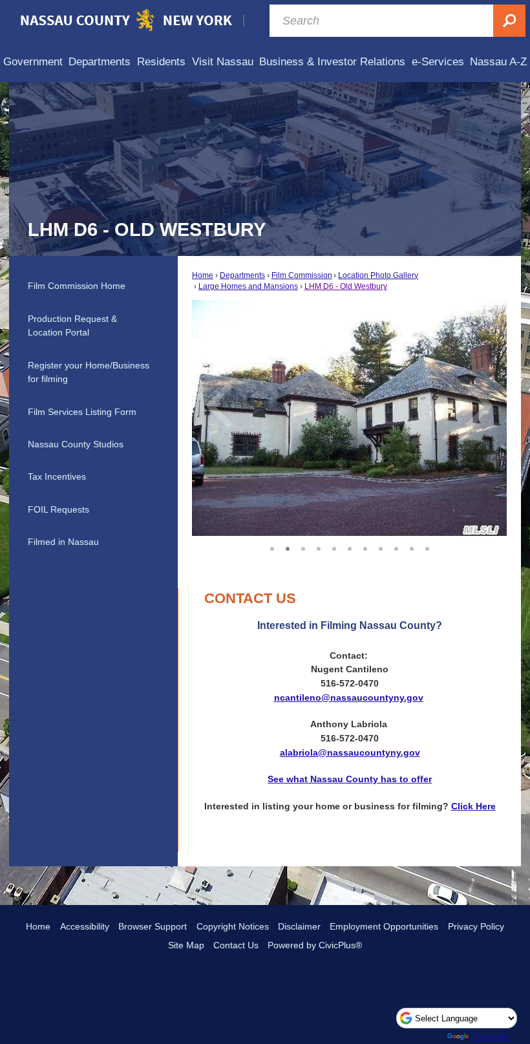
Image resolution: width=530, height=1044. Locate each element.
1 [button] (272, 547)
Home (202, 275)
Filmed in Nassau (63, 542)
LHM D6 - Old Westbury (345, 286)
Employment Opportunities (384, 926)
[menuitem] (33, 61)
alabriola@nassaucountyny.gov (350, 752)
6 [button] (349, 547)
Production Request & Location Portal (72, 326)
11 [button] (427, 547)
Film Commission (301, 275)
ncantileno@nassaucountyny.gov (348, 697)
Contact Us (236, 945)
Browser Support (152, 926)
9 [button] (396, 547)
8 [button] (380, 547)
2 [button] (287, 547)
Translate (490, 1036)
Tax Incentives (57, 476)
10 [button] (411, 547)
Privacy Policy (476, 926)
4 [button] (318, 547)
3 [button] (303, 547)
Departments (242, 275)
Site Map (186, 945)
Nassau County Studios (75, 444)
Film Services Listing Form (82, 412)
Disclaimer (299, 926)
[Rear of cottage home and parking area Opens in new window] (349, 418)
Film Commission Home (76, 286)
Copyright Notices (232, 926)
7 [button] (365, 547)
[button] (479, 418)
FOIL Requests (58, 509)
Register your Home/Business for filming (88, 372)
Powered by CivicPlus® (315, 945)
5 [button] (334, 547)
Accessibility (84, 926)
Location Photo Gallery (378, 275)
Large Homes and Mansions (248, 286)
